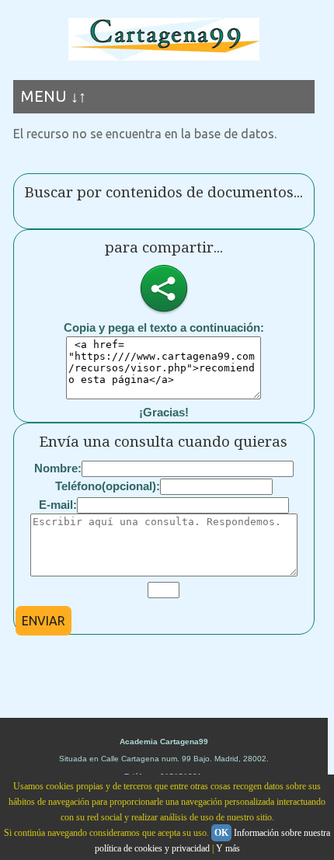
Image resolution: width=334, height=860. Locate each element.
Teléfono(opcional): (107, 486)
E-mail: (58, 504)
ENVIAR (43, 621)
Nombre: (58, 468)
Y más (228, 848)
